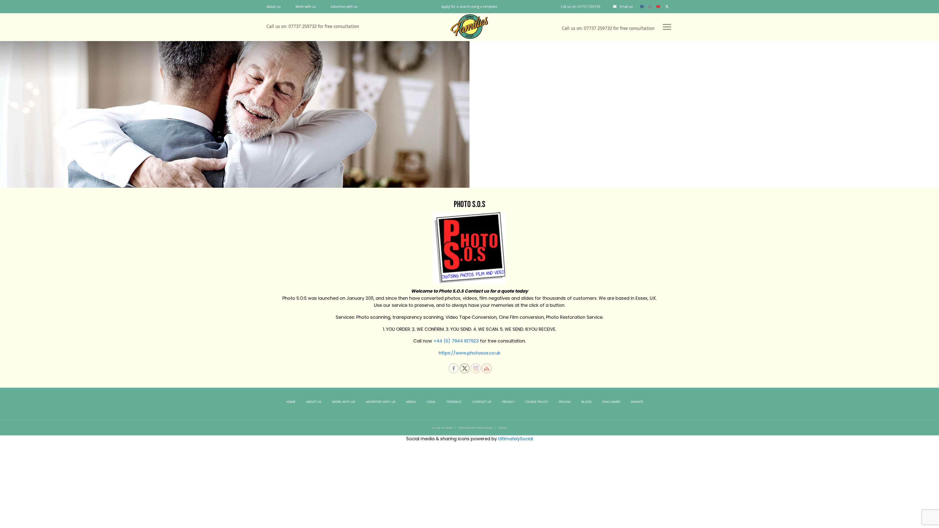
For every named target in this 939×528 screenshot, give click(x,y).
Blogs (586, 401)
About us (274, 6)
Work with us (305, 6)
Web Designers (485, 427)
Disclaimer (611, 401)
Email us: (626, 6)
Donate (637, 401)
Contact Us (481, 401)
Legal (431, 401)
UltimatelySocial (515, 439)
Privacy (508, 401)
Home (290, 401)
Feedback (454, 401)
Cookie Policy (536, 401)
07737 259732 (589, 6)
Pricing (565, 401)
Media (411, 401)
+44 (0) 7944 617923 (456, 341)
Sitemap (502, 427)
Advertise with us (344, 6)
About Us (313, 401)
